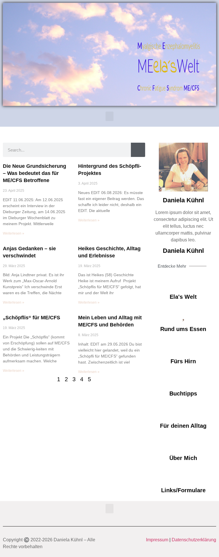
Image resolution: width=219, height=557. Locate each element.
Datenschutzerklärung (194, 539)
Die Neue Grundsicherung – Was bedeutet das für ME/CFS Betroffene (34, 173)
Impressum (157, 539)
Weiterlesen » (13, 233)
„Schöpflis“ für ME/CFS (31, 317)
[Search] (138, 150)
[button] (109, 116)
